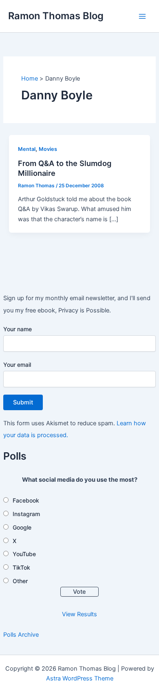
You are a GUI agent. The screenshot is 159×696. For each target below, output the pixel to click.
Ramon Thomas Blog (56, 16)
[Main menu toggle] (142, 16)
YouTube (24, 553)
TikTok (21, 567)
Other (20, 580)
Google (22, 527)
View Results (79, 614)
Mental (26, 149)
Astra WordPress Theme (79, 678)
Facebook (26, 500)
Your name (17, 329)
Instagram (26, 513)
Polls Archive (21, 634)
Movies (48, 149)
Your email (17, 364)
